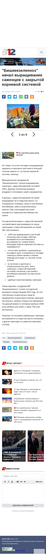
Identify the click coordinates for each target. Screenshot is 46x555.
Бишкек (6, 342)
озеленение (30, 338)
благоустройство (14, 338)
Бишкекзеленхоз (19, 342)
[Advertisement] (23, 24)
